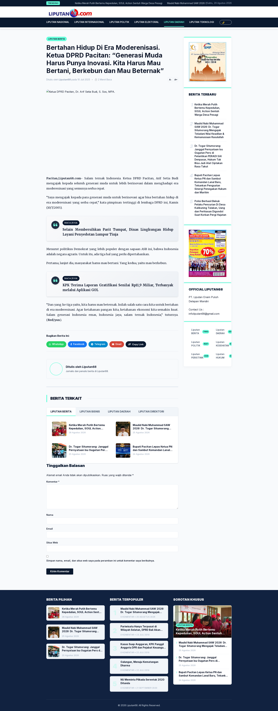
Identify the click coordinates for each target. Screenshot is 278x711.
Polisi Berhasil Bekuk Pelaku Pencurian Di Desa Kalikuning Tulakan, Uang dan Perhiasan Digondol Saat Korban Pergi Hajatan (210, 208)
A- (170, 79)
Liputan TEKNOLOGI (201, 22)
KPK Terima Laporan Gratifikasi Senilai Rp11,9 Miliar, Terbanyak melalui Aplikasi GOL (118, 287)
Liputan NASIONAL (57, 22)
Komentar (52, 481)
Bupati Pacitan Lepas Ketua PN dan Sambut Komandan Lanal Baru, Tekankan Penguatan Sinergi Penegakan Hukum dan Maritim (210, 184)
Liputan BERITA (61, 411)
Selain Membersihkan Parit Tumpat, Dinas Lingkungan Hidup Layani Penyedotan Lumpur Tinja (118, 231)
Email (49, 528)
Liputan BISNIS (90, 411)
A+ (175, 79)
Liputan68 (89, 366)
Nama (49, 514)
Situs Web (52, 542)
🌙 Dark (226, 22)
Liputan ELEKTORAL (146, 22)
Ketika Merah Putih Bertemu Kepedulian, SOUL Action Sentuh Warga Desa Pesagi (109, 3)
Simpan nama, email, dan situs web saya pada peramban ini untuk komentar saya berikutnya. (100, 560)
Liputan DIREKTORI (151, 411)
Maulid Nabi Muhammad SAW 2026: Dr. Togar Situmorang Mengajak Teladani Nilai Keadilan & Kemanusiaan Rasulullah (209, 130)
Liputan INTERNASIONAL (89, 22)
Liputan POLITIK (119, 22)
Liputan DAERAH (174, 22)
